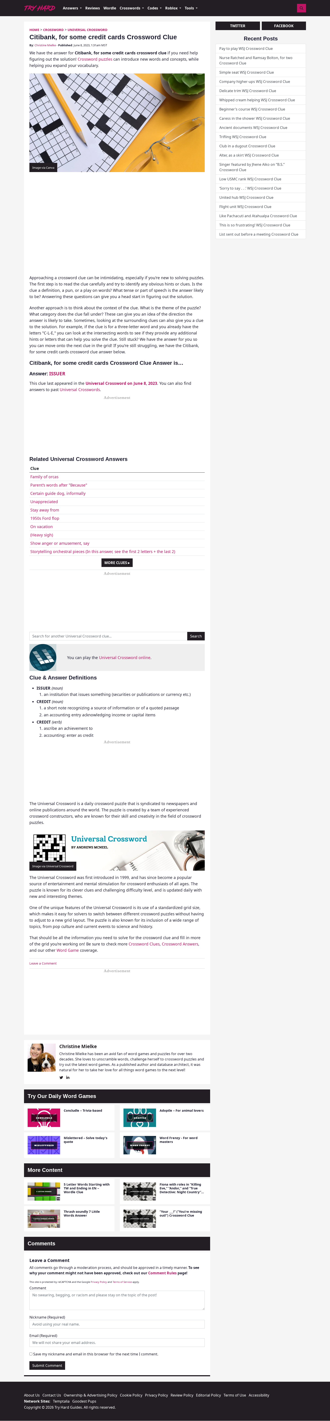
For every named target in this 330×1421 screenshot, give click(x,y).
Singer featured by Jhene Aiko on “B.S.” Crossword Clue (252, 167)
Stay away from (44, 510)
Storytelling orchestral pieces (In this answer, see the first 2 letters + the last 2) (102, 551)
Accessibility (259, 1395)
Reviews (92, 8)
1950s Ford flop (44, 518)
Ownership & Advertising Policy (90, 1395)
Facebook (284, 25)
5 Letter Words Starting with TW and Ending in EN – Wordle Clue (87, 1188)
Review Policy (182, 1395)
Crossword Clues (144, 944)
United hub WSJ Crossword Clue (246, 197)
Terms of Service (122, 1282)
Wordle (109, 8)
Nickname (47, 1317)
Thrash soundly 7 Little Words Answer (82, 1213)
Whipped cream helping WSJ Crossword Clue (257, 99)
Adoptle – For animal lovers (182, 1110)
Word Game (68, 950)
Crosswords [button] (130, 8)
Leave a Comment (43, 963)
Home (34, 30)
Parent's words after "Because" (58, 485)
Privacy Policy (99, 1282)
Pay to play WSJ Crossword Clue (246, 48)
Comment (37, 1288)
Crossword (53, 30)
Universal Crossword (88, 30)
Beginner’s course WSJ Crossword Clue (252, 109)
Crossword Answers (180, 944)
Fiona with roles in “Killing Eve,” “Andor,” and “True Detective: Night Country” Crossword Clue (180, 1190)
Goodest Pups (84, 1401)
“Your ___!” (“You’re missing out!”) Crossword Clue (181, 1213)
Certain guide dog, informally (58, 493)
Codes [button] (153, 8)
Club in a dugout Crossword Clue (247, 146)
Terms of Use (235, 1395)
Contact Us (51, 1395)
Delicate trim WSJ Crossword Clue (247, 90)
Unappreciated (44, 501)
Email (43, 1335)
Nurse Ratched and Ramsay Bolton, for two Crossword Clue (256, 60)
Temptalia (61, 1401)
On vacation (41, 526)
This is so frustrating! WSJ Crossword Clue (254, 225)
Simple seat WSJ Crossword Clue (246, 72)
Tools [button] (190, 8)
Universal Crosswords (80, 389)
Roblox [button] (171, 8)
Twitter (237, 25)
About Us (32, 1395)
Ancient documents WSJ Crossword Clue (253, 127)
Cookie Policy (131, 1395)
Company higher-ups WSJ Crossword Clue (254, 81)
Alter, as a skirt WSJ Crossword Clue (249, 155)
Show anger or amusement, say (59, 543)
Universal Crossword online (124, 657)
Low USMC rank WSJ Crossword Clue (250, 179)
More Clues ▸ (117, 562)
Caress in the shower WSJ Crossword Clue (254, 118)
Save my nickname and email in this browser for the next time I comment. (95, 1354)
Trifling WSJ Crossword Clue (242, 136)
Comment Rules (162, 1272)
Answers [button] (71, 8)
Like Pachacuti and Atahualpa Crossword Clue (258, 215)
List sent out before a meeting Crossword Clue (258, 234)
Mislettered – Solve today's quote (85, 1140)
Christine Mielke (45, 45)
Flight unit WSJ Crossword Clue (245, 206)
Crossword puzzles (95, 59)
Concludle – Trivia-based (83, 1110)
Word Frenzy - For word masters (179, 1140)
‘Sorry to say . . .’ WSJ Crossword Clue (250, 188)
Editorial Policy (208, 1395)
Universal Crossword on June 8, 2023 (121, 383)
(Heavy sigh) (41, 535)
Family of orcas (44, 476)
